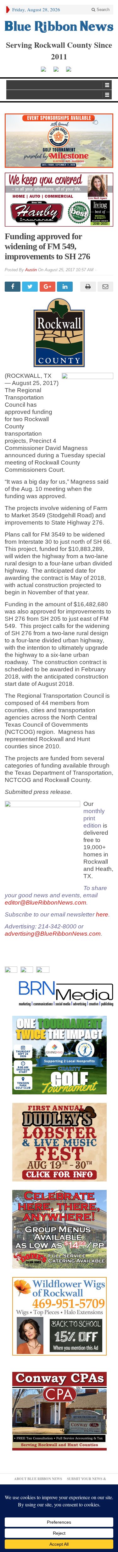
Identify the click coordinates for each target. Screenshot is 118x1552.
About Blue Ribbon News (38, 1478)
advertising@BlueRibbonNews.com (53, 933)
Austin (31, 269)
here (102, 914)
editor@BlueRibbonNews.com (45, 902)
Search (102, 9)
